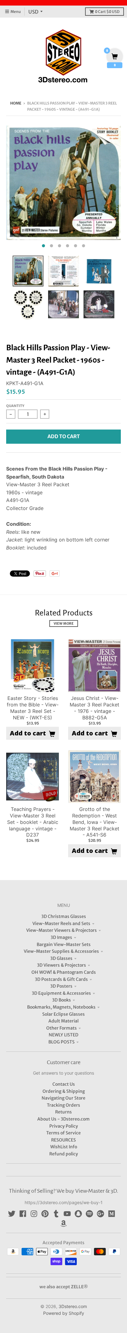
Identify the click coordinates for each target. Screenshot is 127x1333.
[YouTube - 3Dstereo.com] (67, 1213)
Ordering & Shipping (64, 1091)
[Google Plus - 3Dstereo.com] (100, 1213)
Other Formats (61, 1028)
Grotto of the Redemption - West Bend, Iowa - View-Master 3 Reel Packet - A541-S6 (94, 822)
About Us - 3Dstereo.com (63, 1119)
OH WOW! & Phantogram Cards (63, 972)
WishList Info (63, 1147)
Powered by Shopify (63, 1313)
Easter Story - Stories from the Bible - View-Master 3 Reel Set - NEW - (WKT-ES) (33, 707)
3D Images (61, 937)
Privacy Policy (63, 1126)
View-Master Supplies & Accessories (61, 951)
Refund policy (63, 1154)
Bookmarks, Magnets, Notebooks (61, 1007)
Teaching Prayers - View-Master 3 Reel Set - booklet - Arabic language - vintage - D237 (32, 822)
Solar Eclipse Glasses (63, 1014)
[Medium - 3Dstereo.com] (111, 1213)
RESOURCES (63, 1140)
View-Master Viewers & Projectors (61, 930)
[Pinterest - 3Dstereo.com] (45, 1213)
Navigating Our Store (63, 1098)
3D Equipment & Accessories (61, 993)
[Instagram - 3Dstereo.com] (34, 1213)
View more (64, 623)
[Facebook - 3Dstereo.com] (23, 1213)
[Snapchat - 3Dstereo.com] (78, 1213)
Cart (107, 11)
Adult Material (63, 1021)
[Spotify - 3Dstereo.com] (89, 1213)
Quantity (15, 406)
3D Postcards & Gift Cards (61, 979)
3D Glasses (61, 958)
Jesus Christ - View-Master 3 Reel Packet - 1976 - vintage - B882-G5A (94, 707)
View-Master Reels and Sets (61, 923)
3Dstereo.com (73, 1306)
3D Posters (61, 986)
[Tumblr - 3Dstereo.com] (56, 1213)
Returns (63, 1112)
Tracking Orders (63, 1105)
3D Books (61, 1000)
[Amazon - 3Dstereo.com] (63, 1223)
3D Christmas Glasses (63, 916)
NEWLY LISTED (63, 1035)
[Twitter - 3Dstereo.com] (11, 1213)
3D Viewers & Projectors (61, 965)
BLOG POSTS (61, 1042)
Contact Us (63, 1084)
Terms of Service (63, 1133)
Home (15, 103)
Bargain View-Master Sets (64, 944)
